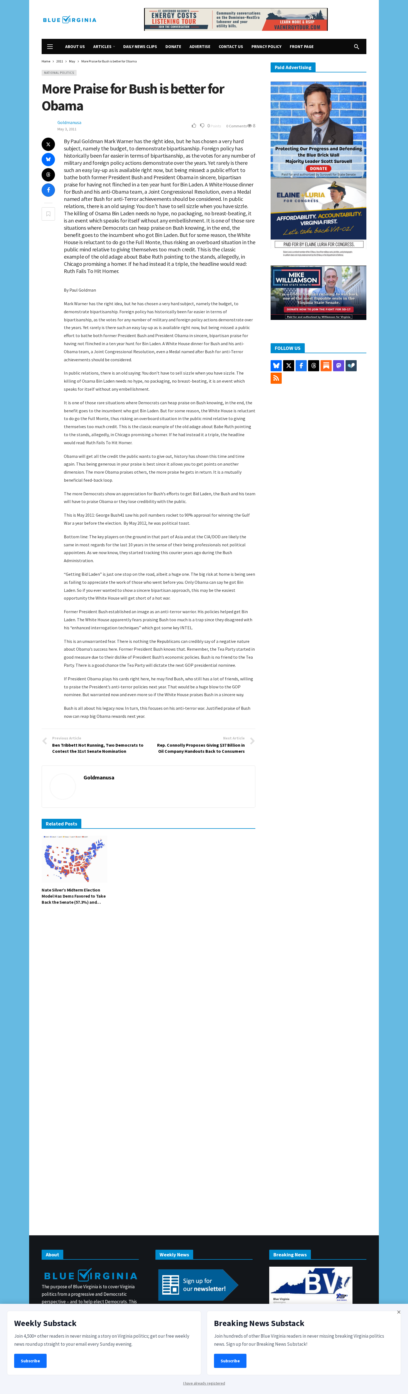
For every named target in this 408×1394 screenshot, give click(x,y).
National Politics (59, 73)
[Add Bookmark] (48, 214)
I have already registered (204, 1383)
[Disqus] (148, 993)
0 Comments (236, 125)
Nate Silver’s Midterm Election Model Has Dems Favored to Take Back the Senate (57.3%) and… (73, 896)
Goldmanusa (69, 122)
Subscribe (30, 1360)
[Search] (356, 46)
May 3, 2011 (67, 129)
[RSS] (276, 378)
